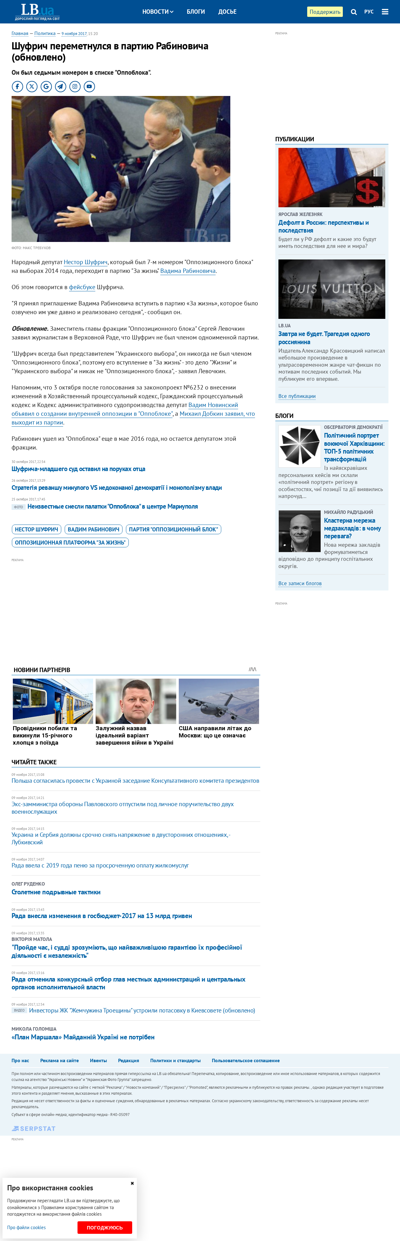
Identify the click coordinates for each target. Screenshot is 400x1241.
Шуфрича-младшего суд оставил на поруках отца (78, 469)
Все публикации (297, 396)
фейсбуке (82, 287)
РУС (369, 11)
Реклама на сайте (59, 1060)
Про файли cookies (26, 1227)
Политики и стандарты (175, 1060)
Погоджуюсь (105, 1227)
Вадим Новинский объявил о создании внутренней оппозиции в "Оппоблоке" (125, 409)
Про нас (20, 1060)
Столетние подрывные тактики (56, 891)
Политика (45, 33)
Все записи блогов (300, 583)
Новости (155, 11)
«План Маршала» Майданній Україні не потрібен (83, 1036)
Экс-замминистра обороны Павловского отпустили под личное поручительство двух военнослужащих (122, 808)
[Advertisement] (136, 607)
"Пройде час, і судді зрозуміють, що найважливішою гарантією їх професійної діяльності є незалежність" (127, 951)
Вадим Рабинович (93, 529)
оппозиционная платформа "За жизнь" (70, 542)
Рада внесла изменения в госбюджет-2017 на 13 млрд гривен (102, 915)
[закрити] (132, 1183)
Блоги (196, 11)
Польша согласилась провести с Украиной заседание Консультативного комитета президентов (135, 780)
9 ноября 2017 (74, 33)
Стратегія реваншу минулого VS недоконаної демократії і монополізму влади (117, 487)
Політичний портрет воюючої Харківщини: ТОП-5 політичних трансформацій (354, 447)
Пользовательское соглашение (246, 1060)
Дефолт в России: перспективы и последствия (323, 226)
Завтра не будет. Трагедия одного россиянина (324, 337)
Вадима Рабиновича (188, 271)
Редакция (128, 1060)
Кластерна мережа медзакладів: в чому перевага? (352, 528)
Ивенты (98, 1060)
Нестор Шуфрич (86, 262)
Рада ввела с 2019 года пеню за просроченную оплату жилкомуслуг (100, 865)
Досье (227, 11)
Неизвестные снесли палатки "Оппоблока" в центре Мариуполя (106, 506)
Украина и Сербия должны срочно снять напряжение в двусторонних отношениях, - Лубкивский (121, 838)
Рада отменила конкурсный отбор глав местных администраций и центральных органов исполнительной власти (129, 983)
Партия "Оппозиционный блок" (173, 529)
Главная (20, 33)
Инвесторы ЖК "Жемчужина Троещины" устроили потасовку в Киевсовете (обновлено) (134, 1010)
